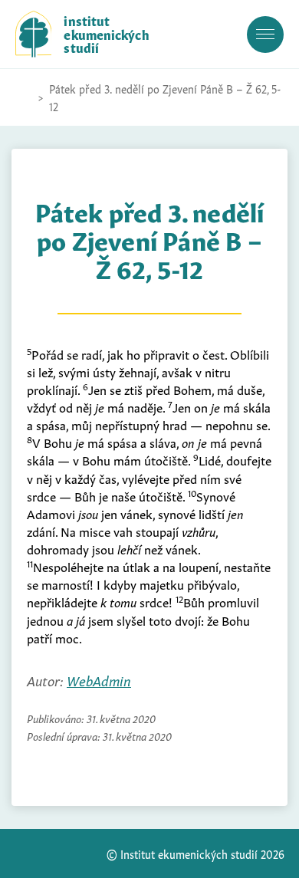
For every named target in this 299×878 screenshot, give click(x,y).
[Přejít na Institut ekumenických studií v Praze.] (23, 97)
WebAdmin (99, 680)
